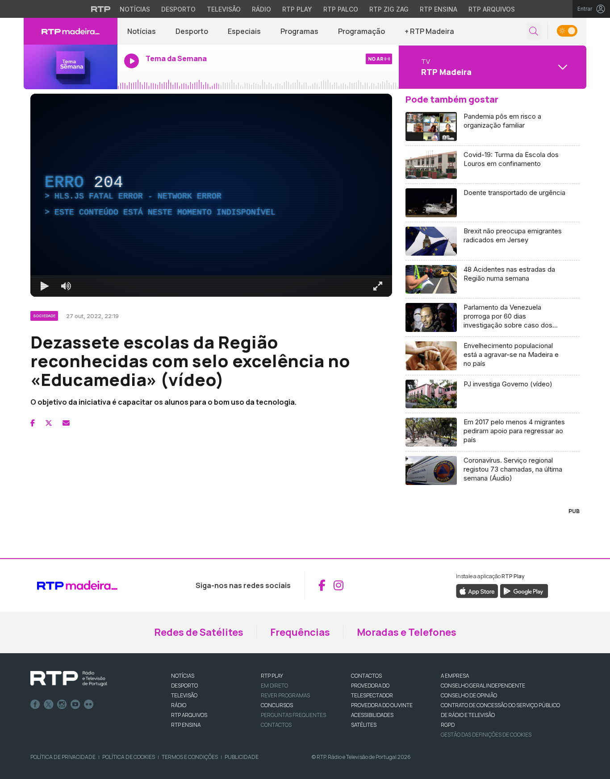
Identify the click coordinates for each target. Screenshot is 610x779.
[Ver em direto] (70, 67)
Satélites (363, 725)
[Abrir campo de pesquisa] (533, 31)
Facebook (35, 704)
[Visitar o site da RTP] (101, 9)
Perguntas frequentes (293, 715)
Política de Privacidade (63, 757)
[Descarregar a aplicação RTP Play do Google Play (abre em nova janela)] (524, 590)
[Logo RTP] (68, 678)
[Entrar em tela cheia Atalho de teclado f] (378, 286)
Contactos (276, 725)
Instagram (62, 704)
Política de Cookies (128, 757)
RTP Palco (340, 9)
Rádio (261, 9)
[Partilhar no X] (48, 423)
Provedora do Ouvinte (382, 705)
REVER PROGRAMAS (285, 695)
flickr (89, 704)
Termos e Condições (190, 757)
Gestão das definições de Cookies (486, 734)
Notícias (135, 9)
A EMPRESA (455, 676)
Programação (361, 31)
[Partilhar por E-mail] (66, 423)
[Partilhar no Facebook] (32, 423)
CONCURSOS (277, 705)
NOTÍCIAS (182, 676)
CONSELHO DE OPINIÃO (469, 695)
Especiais (244, 31)
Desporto (178, 9)
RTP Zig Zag (389, 9)
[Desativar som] (66, 286)
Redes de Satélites (198, 632)
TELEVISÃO (184, 695)
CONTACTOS (366, 676)
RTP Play (297, 9)
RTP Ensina (438, 9)
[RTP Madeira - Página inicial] (70, 31)
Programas (299, 31)
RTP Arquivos (491, 9)
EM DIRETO (274, 685)
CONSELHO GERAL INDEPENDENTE (483, 685)
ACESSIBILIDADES (372, 715)
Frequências (300, 632)
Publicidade (242, 757)
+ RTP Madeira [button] (429, 31)
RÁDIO (178, 705)
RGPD (448, 725)
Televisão (224, 9)
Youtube (75, 704)
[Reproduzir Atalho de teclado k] (44, 286)
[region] (211, 195)
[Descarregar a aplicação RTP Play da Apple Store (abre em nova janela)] (477, 590)
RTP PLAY (272, 676)
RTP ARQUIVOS (189, 715)
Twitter (49, 704)
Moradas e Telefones (406, 632)
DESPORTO (184, 685)
